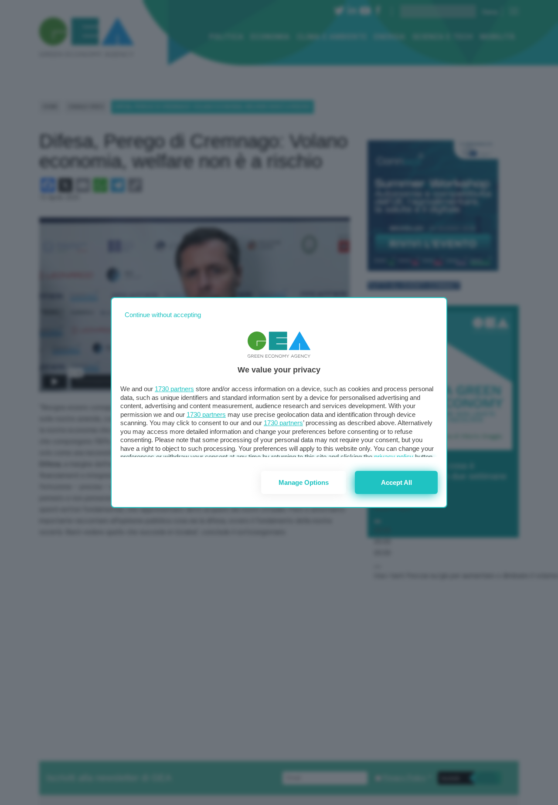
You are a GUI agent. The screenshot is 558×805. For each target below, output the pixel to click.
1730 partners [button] (174, 388)
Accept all (396, 482)
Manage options (304, 482)
